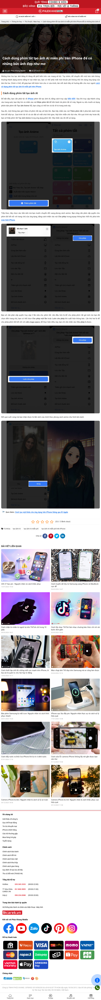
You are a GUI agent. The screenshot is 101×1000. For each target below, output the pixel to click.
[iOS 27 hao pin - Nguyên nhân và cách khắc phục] (25, 565)
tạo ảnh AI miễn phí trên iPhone (53, 529)
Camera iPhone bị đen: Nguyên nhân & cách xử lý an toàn (24, 800)
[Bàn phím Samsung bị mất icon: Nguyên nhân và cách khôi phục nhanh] (25, 695)
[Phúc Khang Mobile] (50, 11)
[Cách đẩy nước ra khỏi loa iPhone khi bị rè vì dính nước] (25, 738)
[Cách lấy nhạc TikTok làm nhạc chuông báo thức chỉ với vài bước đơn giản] (75, 608)
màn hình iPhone (8, 220)
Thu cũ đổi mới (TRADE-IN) (12, 874)
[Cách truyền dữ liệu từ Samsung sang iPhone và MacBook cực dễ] (75, 565)
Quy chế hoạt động (9, 823)
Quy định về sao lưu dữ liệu (12, 870)
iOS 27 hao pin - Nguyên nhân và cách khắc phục (21, 584)
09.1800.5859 (20, 889)
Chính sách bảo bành (10, 852)
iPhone (31, 99)
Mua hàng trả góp (9, 837)
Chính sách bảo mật (10, 859)
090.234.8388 (20, 895)
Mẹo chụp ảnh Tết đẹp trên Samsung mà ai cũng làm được (75, 670)
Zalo (97, 980)
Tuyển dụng (6, 841)
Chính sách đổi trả (9, 855)
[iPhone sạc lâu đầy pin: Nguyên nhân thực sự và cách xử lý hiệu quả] (75, 695)
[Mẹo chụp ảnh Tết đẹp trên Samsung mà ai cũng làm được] (75, 651)
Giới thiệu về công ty (10, 819)
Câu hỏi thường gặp (10, 834)
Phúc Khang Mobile (18, 71)
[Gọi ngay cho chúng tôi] (97, 987)
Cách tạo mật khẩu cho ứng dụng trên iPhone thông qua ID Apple (41, 512)
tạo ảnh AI (17, 529)
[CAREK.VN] (12, 912)
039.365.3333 (20, 884)
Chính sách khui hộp (10, 863)
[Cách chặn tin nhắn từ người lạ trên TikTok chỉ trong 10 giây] (25, 608)
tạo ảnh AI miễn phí (31, 529)
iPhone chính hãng (9, 830)
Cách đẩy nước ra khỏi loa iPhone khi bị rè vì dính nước (23, 757)
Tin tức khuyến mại (9, 826)
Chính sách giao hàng (10, 866)
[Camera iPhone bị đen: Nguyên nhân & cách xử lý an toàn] (25, 781)
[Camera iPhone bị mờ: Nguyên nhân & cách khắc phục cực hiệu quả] (75, 781)
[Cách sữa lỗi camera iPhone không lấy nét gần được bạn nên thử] (75, 738)
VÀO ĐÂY (71, 99)
